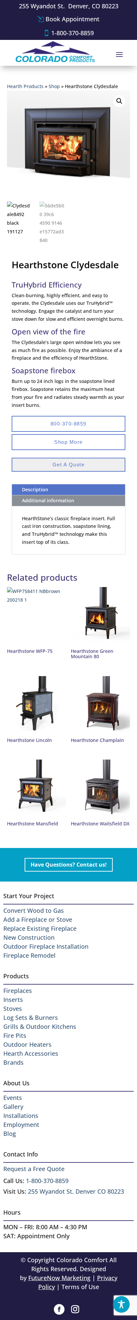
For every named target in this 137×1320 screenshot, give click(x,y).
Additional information (48, 500)
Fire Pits (14, 1035)
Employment (21, 1125)
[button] (119, 101)
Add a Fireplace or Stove (37, 919)
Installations (20, 1116)
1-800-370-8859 (72, 33)
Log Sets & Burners (30, 1017)
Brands (13, 1062)
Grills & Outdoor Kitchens (39, 1026)
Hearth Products (25, 86)
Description (35, 489)
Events (12, 1098)
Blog (9, 1134)
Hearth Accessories (30, 1053)
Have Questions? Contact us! (69, 864)
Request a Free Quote (34, 1169)
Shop (54, 86)
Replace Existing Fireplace (39, 928)
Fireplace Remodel (29, 955)
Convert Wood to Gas (33, 910)
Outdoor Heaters (27, 1044)
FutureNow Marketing (59, 1278)
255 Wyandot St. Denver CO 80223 (76, 1191)
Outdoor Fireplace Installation (45, 946)
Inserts (13, 1000)
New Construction (29, 937)
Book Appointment (72, 19)
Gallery (13, 1107)
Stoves (12, 1009)
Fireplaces (17, 991)
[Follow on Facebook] (59, 1309)
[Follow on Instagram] (75, 1309)
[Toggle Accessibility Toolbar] (121, 1304)
